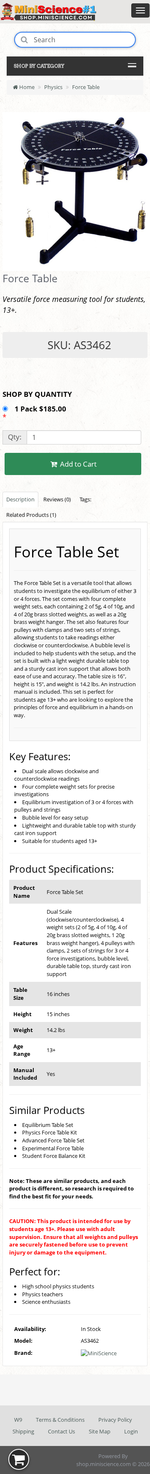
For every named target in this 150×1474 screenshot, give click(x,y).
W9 (18, 1419)
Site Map (99, 1431)
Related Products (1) (31, 515)
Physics (53, 87)
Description (20, 499)
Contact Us (61, 1431)
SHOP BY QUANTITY (37, 394)
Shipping (23, 1431)
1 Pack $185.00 (41, 409)
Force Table (86, 87)
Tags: (85, 499)
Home (26, 87)
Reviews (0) (57, 499)
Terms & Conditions (60, 1419)
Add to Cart (77, 464)
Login (131, 1431)
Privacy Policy (115, 1419)
